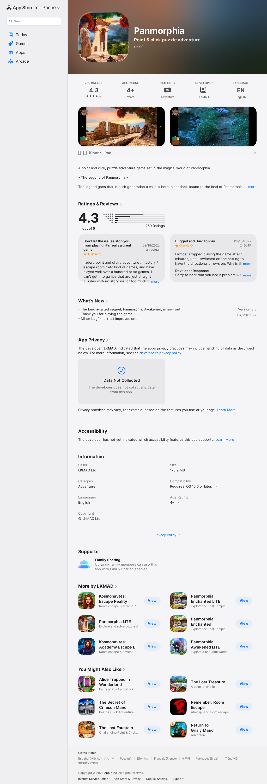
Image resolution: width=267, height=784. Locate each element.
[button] (34, 35)
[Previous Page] (73, 90)
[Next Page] (261, 90)
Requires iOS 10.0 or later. (191, 486)
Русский (126, 758)
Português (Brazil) (208, 758)
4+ (172, 502)
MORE (155, 281)
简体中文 (143, 758)
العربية (110, 758)
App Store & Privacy (127, 778)
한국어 (186, 758)
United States (87, 752)
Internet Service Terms (93, 778)
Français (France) (165, 758)
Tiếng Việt (231, 758)
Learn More (226, 410)
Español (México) (90, 758)
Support (178, 778)
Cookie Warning (156, 778)
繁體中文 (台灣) (88, 763)
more (252, 187)
